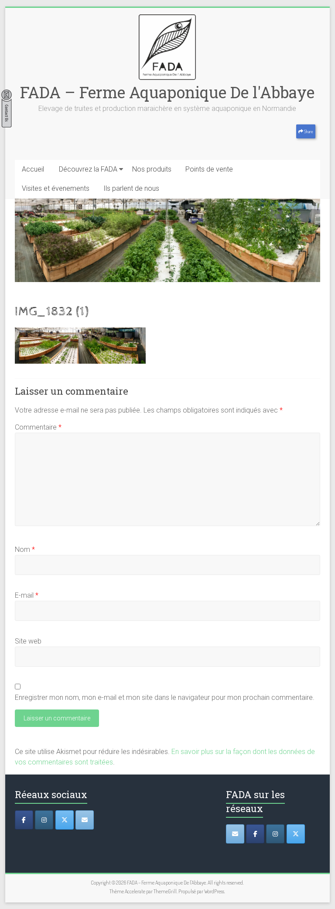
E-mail (26, 595)
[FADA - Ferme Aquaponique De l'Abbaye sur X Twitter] (296, 834)
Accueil (33, 169)
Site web (28, 641)
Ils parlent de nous (131, 188)
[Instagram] (44, 820)
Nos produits (151, 169)
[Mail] (84, 820)
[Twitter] (64, 820)
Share (308, 131)
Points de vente (209, 169)
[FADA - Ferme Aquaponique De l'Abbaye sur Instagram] (275, 834)
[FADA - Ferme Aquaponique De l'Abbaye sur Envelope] (235, 834)
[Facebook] (24, 820)
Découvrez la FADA (88, 169)
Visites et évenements (55, 188)
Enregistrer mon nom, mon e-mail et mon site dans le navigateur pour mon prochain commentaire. (164, 697)
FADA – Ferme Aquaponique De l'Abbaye (167, 92)
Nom (25, 549)
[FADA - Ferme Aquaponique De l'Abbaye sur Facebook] (255, 834)
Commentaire (38, 427)
